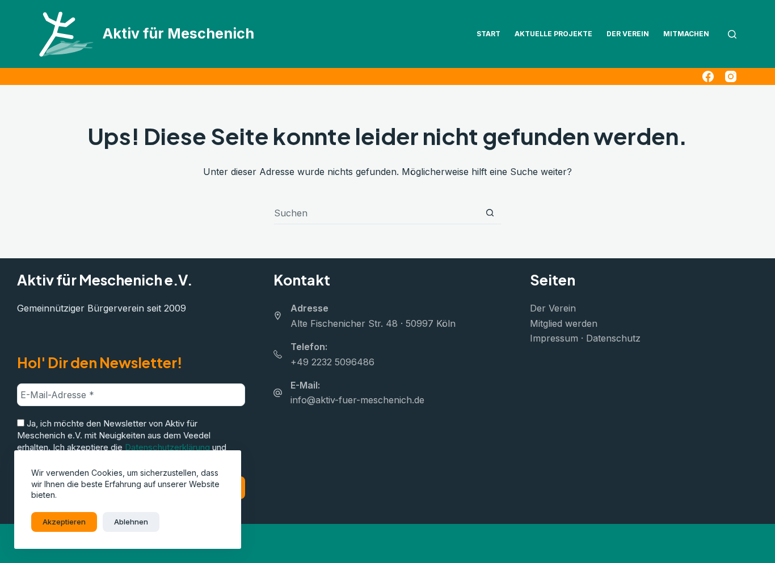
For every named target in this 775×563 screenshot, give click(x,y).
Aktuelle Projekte (553, 33)
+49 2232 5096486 (332, 362)
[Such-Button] (490, 213)
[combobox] (376, 213)
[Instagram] (730, 76)
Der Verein (627, 33)
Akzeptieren (64, 521)
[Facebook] (708, 76)
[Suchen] (732, 34)
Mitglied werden (563, 323)
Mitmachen (686, 33)
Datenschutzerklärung (167, 447)
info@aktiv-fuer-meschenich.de (357, 400)
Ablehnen (131, 521)
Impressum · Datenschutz (585, 338)
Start (488, 33)
